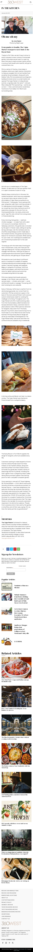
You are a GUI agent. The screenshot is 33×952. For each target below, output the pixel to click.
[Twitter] (11, 549)
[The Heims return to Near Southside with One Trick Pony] (16, 754)
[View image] (16, 118)
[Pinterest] (14, 549)
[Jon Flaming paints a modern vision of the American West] (16, 782)
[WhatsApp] (18, 549)
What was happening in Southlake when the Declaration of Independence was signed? (15, 853)
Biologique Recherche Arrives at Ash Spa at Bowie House (15, 882)
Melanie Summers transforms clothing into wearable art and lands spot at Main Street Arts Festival (21, 599)
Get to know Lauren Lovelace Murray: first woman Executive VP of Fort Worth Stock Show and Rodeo (21, 614)
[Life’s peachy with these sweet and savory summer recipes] (16, 811)
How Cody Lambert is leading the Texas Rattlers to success (14, 709)
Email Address (10, 567)
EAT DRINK (18, 641)
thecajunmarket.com (8, 538)
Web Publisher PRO (23, 949)
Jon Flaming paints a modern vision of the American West (15, 795)
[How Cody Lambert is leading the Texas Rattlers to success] (16, 696)
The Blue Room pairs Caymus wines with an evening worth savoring (15, 738)
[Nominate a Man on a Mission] (7, 586)
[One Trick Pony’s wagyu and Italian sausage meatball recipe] (16, 667)
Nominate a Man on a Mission (21, 586)
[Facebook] (7, 549)
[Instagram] (6, 943)
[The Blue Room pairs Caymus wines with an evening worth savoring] (16, 725)
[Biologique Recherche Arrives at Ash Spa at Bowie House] (16, 868)
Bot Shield (17, 950)
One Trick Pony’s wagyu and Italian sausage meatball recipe (15, 680)
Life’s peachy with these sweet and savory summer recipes (15, 824)
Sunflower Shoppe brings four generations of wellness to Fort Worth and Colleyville (21, 629)
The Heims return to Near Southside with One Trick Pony (16, 767)
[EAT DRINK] (7, 641)
